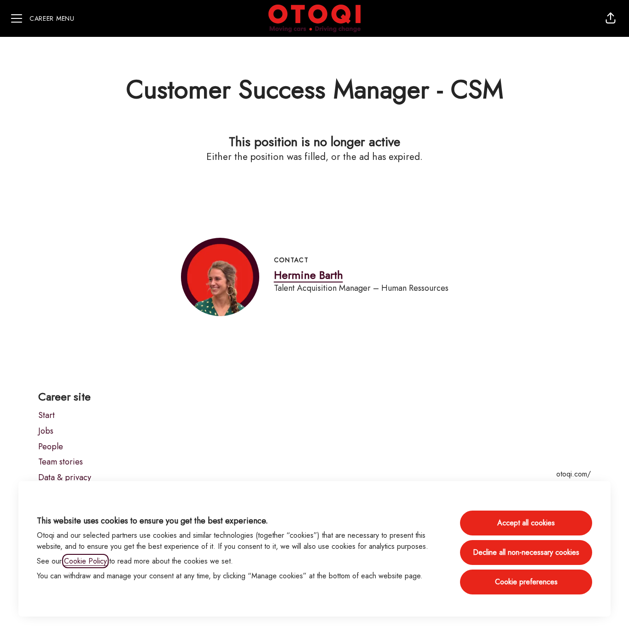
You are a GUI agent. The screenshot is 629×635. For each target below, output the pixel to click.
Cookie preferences (526, 581)
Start (46, 415)
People (50, 447)
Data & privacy (64, 477)
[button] (610, 18)
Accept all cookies (526, 522)
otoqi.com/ (573, 474)
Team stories (60, 462)
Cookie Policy (85, 561)
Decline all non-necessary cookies (526, 552)
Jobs (45, 431)
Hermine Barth (308, 275)
